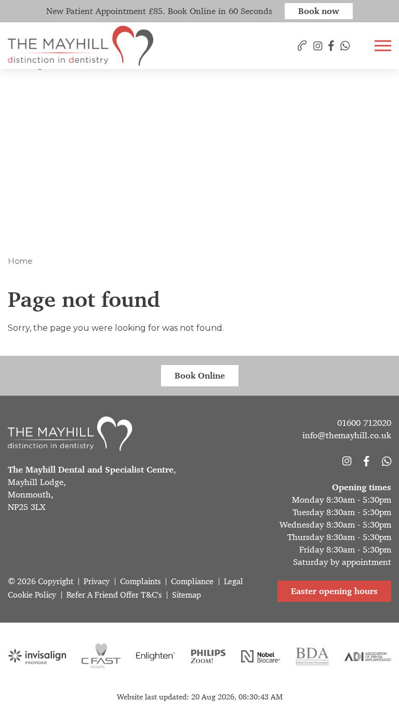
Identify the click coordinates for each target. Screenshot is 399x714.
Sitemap (186, 594)
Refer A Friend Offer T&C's (114, 594)
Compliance (192, 581)
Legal (233, 581)
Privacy (97, 581)
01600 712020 (364, 422)
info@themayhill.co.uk (346, 435)
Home (20, 261)
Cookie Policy (32, 594)
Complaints (140, 581)
